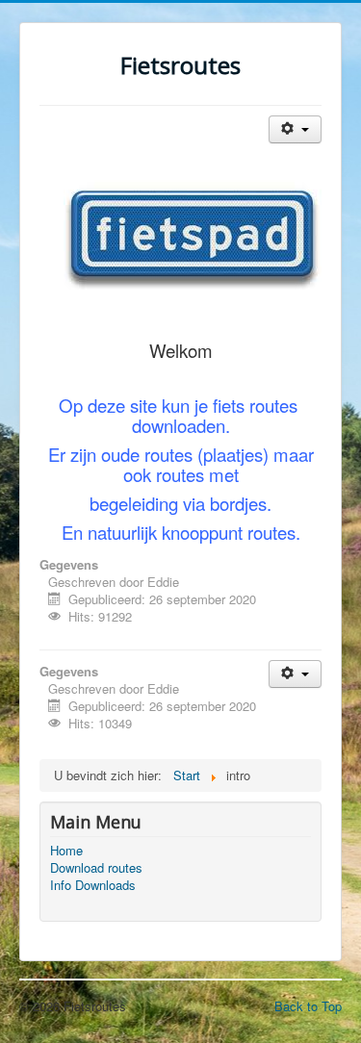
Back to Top (308, 1006)
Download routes (96, 868)
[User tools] (295, 129)
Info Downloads (93, 885)
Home (66, 850)
